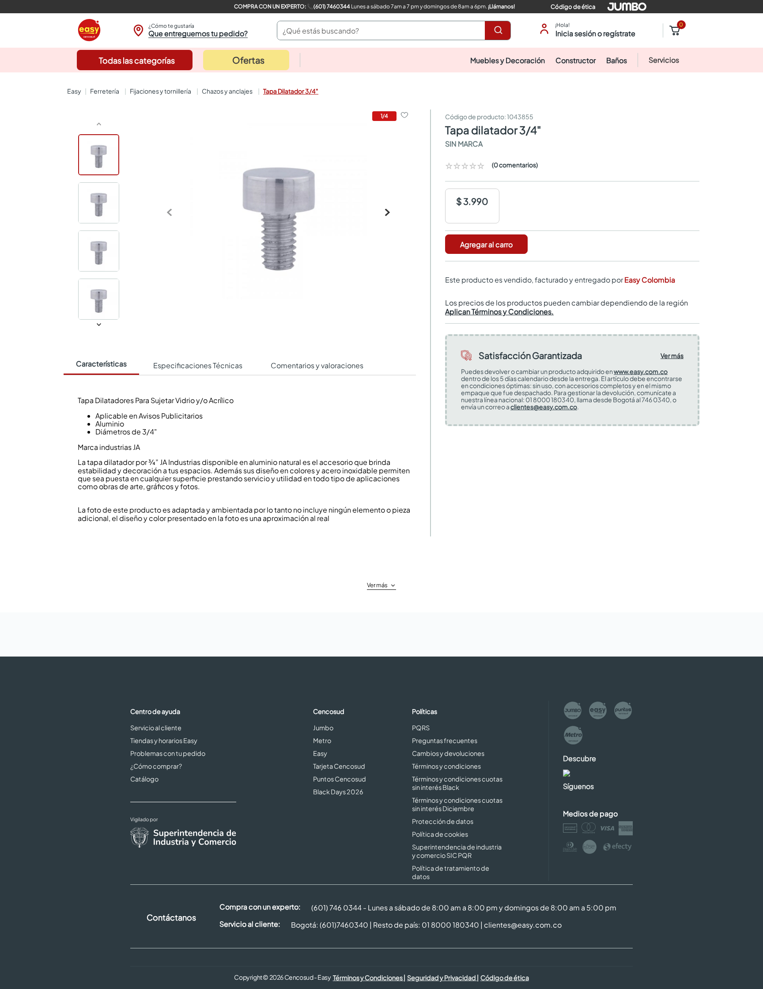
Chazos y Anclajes (227, 91)
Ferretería (104, 91)
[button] (189, 30)
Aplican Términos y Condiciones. (499, 311)
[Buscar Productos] (500, 30)
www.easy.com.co (641, 371)
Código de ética (573, 6)
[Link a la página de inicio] (73, 91)
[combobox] (394, 30)
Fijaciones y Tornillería (160, 91)
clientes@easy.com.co (543, 407)
